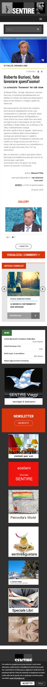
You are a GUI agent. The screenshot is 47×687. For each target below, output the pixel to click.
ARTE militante (38, 350)
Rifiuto (40, 684)
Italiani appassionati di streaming (16, 355)
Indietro (24, 246)
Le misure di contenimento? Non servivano (20, 305)
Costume (40, 357)
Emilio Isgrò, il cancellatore (14, 348)
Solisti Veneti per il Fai (12, 340)
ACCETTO (28, 683)
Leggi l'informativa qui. (17, 678)
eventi (41, 343)
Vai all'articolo (13, 316)
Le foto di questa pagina (32, 185)
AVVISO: (18, 185)
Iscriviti (23, 423)
